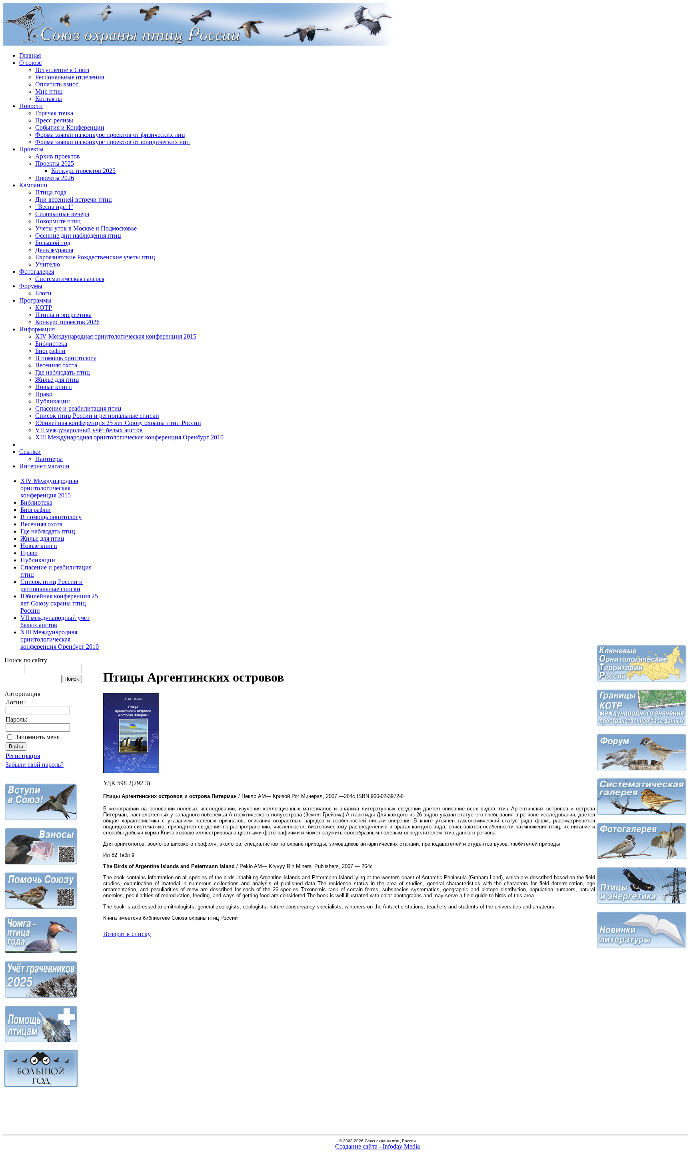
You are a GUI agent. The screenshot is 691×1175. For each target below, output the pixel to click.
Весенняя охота (56, 365)
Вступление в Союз (62, 69)
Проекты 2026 (54, 177)
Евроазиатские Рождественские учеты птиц (95, 257)
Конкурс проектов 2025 (83, 170)
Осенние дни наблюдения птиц (78, 235)
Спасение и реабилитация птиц (78, 408)
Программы (35, 300)
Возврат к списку (127, 933)
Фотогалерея (36, 271)
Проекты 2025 (54, 163)
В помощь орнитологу (65, 358)
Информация (37, 329)
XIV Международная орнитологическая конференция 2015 (115, 336)
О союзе (30, 62)
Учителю (47, 264)
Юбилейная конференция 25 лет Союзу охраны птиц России (118, 422)
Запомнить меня (37, 737)
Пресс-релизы (54, 120)
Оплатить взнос (56, 84)
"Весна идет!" (54, 206)
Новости (31, 105)
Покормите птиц (58, 221)
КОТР (43, 307)
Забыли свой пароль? (35, 764)
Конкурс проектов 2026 (67, 322)
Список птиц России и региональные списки (97, 415)
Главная (30, 55)
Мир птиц (49, 91)
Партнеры (49, 458)
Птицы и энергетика (63, 314)
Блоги (43, 293)
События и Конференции (69, 127)
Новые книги (53, 386)
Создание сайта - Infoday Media (377, 1146)
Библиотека (51, 343)
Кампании (33, 185)
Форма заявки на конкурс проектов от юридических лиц (112, 141)
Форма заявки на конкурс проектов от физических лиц (110, 134)
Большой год (52, 242)
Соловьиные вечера (62, 214)
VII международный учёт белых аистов (89, 430)
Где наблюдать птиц (62, 372)
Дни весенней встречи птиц (73, 199)
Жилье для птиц (57, 379)
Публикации (52, 401)
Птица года (50, 192)
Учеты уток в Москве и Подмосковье (86, 228)
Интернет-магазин (44, 466)
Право (43, 394)
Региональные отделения (69, 77)
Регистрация (23, 755)
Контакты (48, 98)
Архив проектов (57, 156)
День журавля (54, 250)
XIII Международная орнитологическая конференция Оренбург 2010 (129, 437)
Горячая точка (54, 113)
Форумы (30, 286)
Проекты (31, 149)
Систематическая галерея (69, 278)
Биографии (50, 350)
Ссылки (30, 451)
